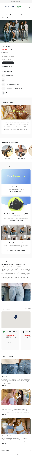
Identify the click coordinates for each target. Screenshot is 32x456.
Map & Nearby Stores (6, 66)
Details (21, 191)
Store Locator (28, 308)
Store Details (8, 342)
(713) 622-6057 (5, 52)
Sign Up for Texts (21, 250)
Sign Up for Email (11, 250)
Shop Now (3, 385)
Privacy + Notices (5, 450)
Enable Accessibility (16, 1)
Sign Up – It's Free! (14, 191)
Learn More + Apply (14, 220)
